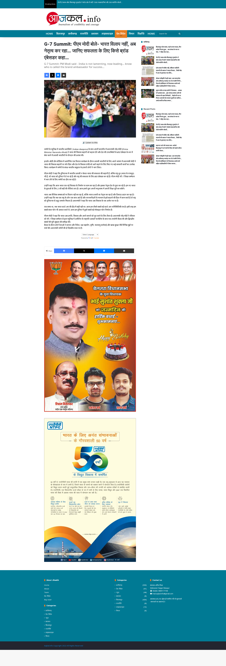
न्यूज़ (47, 618)
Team (46, 592)
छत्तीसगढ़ (72, 33)
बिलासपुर (60, 33)
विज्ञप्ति (141, 33)
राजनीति (84, 33)
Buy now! (47, 599)
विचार (131, 33)
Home (49, 33)
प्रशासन (94, 33)
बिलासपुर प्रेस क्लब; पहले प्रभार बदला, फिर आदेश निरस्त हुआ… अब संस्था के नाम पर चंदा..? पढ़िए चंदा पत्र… (168, 49)
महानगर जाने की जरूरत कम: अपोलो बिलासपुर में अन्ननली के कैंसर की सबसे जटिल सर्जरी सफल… (169, 147)
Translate (96, 238)
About (46, 588)
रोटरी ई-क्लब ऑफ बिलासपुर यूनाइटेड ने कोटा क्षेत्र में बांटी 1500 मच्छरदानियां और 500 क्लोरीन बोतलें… (168, 59)
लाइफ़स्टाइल (107, 33)
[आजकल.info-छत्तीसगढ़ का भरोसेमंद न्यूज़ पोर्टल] (73, 19)
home (151, 33)
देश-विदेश (120, 33)
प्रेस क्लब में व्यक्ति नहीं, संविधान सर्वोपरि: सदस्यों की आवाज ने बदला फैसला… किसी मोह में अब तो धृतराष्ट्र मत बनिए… (94, 2)
